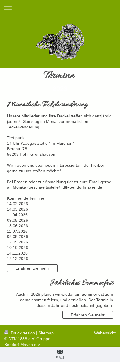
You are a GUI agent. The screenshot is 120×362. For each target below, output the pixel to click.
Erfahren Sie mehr (32, 268)
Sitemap (46, 333)
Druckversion (23, 333)
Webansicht (105, 333)
